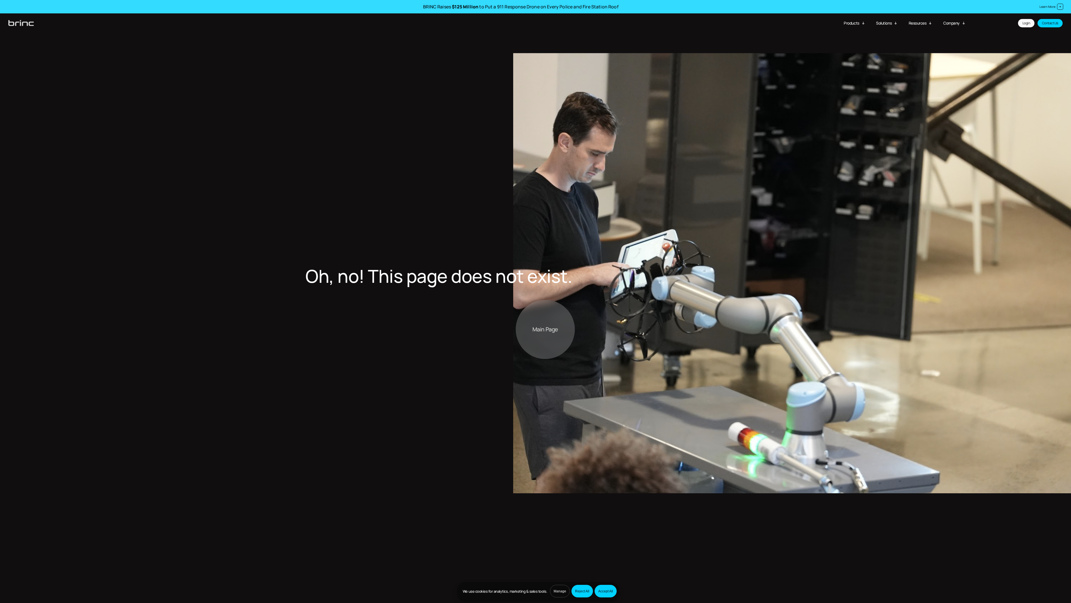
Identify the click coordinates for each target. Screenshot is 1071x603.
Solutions (884, 23)
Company (951, 23)
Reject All (582, 591)
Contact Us (1050, 23)
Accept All (605, 591)
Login (1026, 23)
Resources (918, 23)
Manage (560, 591)
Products (851, 23)
